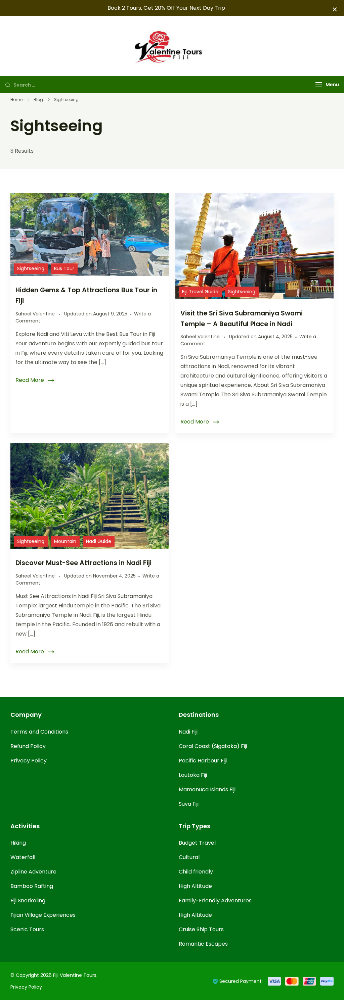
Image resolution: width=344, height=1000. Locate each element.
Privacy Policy (28, 760)
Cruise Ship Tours (201, 929)
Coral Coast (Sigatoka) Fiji (213, 746)
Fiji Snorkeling (27, 900)
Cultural (189, 857)
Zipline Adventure (33, 872)
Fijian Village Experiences (43, 915)
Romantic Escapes (203, 944)
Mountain (65, 541)
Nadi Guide (98, 541)
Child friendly (196, 872)
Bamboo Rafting (31, 886)
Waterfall (22, 857)
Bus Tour (64, 268)
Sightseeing (30, 268)
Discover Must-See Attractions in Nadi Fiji (83, 562)
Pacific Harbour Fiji (203, 760)
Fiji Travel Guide (200, 291)
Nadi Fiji (188, 732)
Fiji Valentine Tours (74, 975)
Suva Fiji (189, 804)
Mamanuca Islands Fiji (207, 789)
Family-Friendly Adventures (215, 900)
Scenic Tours (27, 929)
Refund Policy (28, 746)
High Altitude (195, 886)
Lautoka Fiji (193, 775)
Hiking (18, 843)
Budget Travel (197, 843)
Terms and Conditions (39, 732)
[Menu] (318, 84)
